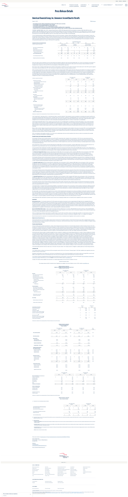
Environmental (47, 469)
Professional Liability (73, 469)
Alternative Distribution (35, 469)
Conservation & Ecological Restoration (37, 474)
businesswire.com (44, 436)
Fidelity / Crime (47, 475)
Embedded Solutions (48, 468)
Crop (33, 475)
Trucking (84, 470)
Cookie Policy (4, 495)
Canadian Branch (34, 481)
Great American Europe (48, 481)
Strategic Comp (85, 468)
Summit (84, 469)
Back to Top (64, 462)
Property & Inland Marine (73, 470)
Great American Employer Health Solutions (64, 469)
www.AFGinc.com (69, 257)
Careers (117, 1)
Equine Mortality (47, 470)
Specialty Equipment (73, 475)
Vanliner (84, 473)
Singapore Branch (60, 481)
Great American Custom (61, 468)
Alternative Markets (35, 470)
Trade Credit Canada (61, 482)
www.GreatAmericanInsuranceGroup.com (39, 445)
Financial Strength (47, 488)
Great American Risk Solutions (62, 470)
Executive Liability (47, 473)
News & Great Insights (61, 488)
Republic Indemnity (73, 473)
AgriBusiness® (34, 468)
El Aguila (33, 482)
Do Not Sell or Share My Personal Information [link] (38, 493)
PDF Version (93, 21)
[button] (30, 494)
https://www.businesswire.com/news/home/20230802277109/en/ (58, 436)
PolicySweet (72, 468)
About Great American (35, 488)
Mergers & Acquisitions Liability (62, 473)
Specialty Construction (73, 474)
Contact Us (120, 1)
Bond (33, 473)
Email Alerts (124, 1)
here (46, 253)
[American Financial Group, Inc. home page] (5, 5)
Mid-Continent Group (61, 474)
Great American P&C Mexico (49, 482)
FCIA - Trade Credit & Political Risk (50, 474)
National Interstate (60, 475)
